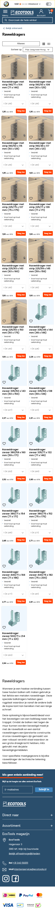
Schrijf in (44, 789)
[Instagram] (5, 881)
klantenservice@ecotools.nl (30, 869)
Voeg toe (21, 111)
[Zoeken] (6, 20)
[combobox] (14, 104)
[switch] (48, 4)
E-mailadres (10, 786)
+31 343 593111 (20, 863)
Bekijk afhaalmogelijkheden (24, 853)
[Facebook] (15, 881)
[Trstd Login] (50, 4)
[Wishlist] (4, 76)
